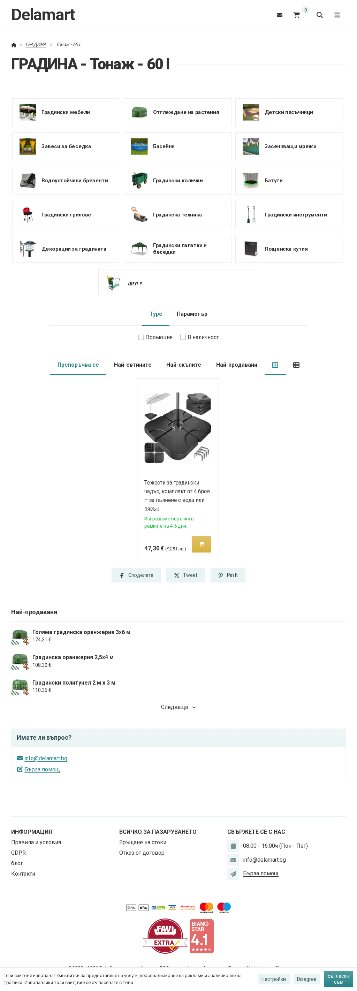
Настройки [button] (273, 979)
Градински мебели (65, 112)
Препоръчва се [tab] (78, 364)
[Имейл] (279, 14)
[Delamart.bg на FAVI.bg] (165, 935)
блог (17, 863)
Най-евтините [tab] (133, 364)
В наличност (203, 337)
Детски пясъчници (289, 112)
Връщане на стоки (142, 842)
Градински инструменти (296, 214)
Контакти (23, 873)
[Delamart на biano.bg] (201, 935)
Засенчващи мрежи (290, 146)
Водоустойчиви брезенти (74, 180)
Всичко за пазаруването (158, 832)
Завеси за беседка (66, 146)
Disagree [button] (307, 979)
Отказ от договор (142, 852)
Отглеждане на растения (186, 112)
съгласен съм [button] (338, 979)
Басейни (164, 146)
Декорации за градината (73, 249)
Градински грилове (66, 214)
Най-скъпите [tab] (183, 364)
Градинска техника (177, 214)
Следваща (174, 707)
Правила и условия (36, 842)
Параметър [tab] (192, 314)
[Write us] (233, 873)
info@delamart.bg (45, 758)
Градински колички (178, 180)
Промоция (159, 337)
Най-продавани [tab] (236, 364)
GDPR (18, 852)
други (135, 283)
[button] (201, 544)
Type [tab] (156, 314)
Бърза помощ (42, 769)
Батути (273, 180)
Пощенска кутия (286, 249)
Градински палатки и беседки (180, 248)
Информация (31, 832)
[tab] (275, 365)
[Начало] (13, 44)
